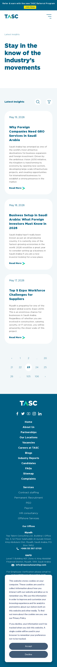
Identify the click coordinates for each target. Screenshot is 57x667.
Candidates (28, 463)
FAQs (28, 468)
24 (36, 367)
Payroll (28, 508)
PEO (28, 503)
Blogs (28, 453)
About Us (28, 427)
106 (37, 376)
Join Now (30, 7)
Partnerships (28, 432)
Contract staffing (28, 492)
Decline (28, 654)
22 (20, 367)
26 (11, 376)
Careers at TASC (28, 448)
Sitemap (28, 473)
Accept (28, 646)
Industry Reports (28, 458)
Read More (15, 188)
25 (45, 367)
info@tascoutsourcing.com (30, 565)
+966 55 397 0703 (30, 549)
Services (28, 487)
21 (12, 367)
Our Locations (28, 437)
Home (28, 422)
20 (45, 358)
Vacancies (28, 442)
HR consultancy (28, 513)
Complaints (28, 479)
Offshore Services (28, 518)
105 (28, 376)
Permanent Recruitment (28, 497)
